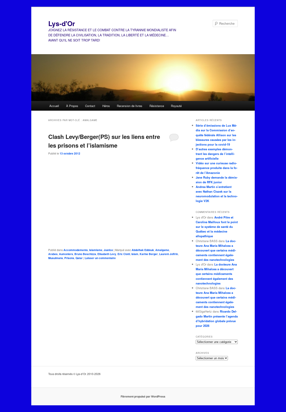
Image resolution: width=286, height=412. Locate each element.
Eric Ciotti (124, 254)
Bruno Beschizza (85, 254)
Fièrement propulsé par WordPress (143, 396)
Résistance (156, 106)
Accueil (54, 106)
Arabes (53, 254)
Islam (134, 254)
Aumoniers (66, 254)
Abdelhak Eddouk (143, 250)
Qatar (79, 258)
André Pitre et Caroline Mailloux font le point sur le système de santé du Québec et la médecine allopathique (217, 226)
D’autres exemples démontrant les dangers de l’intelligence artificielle (215, 154)
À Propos (72, 106)
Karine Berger (149, 254)
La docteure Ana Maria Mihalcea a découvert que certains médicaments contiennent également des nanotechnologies (216, 250)
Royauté (176, 106)
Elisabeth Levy (106, 254)
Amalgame (162, 250)
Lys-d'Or (61, 23)
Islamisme (95, 250)
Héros (106, 106)
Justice (108, 250)
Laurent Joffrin (168, 254)
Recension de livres (129, 106)
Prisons (69, 258)
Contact (90, 106)
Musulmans (55, 258)
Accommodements (75, 250)
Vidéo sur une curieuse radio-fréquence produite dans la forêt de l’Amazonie (216, 168)
